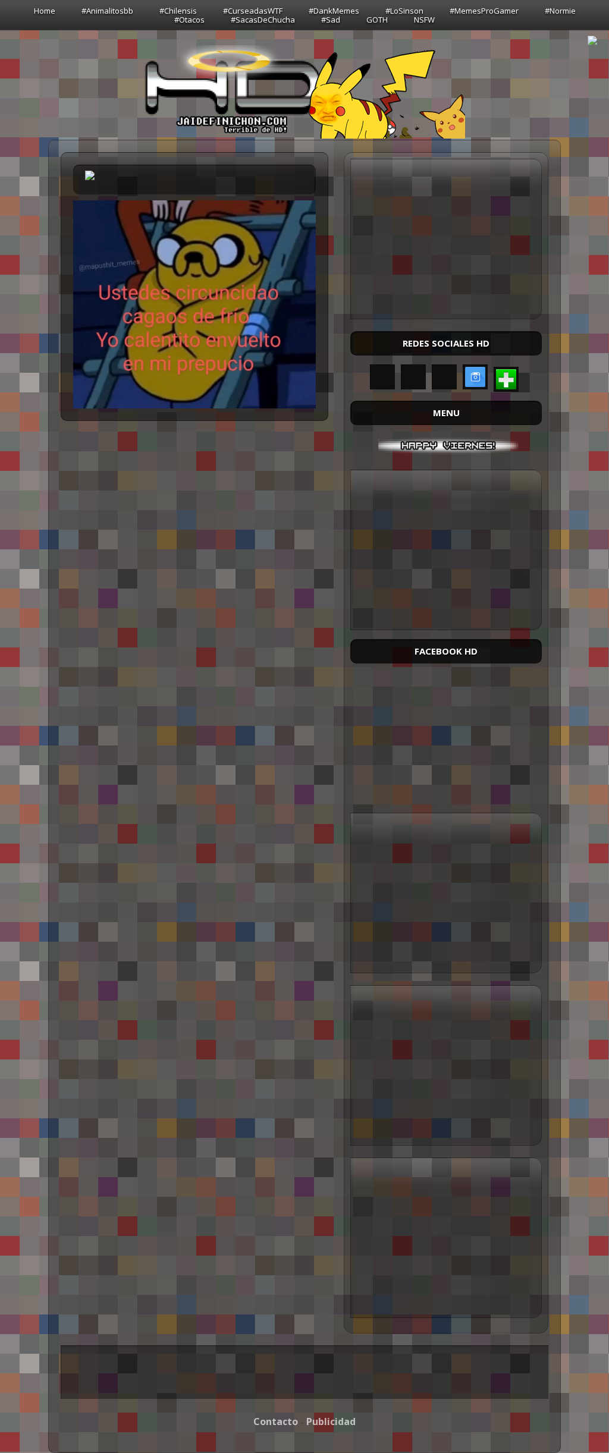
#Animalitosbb (107, 10)
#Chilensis (178, 10)
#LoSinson (404, 10)
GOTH (377, 19)
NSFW (424, 19)
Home (44, 10)
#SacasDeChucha (263, 19)
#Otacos (189, 19)
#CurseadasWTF (252, 10)
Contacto (275, 1421)
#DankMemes (334, 10)
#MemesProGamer (484, 10)
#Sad (330, 19)
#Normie (560, 10)
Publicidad (331, 1421)
